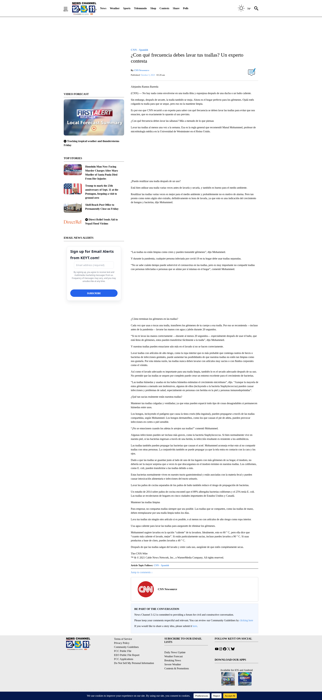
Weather (115, 8)
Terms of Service (123, 639)
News (103, 8)
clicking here (246, 620)
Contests (164, 8)
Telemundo (140, 8)
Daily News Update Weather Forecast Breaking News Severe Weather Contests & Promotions (176, 660)
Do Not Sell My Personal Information (134, 663)
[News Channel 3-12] (84, 8)
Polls (185, 8)
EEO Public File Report (126, 655)
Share (176, 8)
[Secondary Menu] (68, 8)
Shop (153, 8)
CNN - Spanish (161, 565)
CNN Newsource (141, 70)
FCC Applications (123, 659)
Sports (126, 8)
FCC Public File (122, 651)
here (195, 626)
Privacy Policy (121, 643)
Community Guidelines (126, 647)
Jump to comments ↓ (142, 572)
